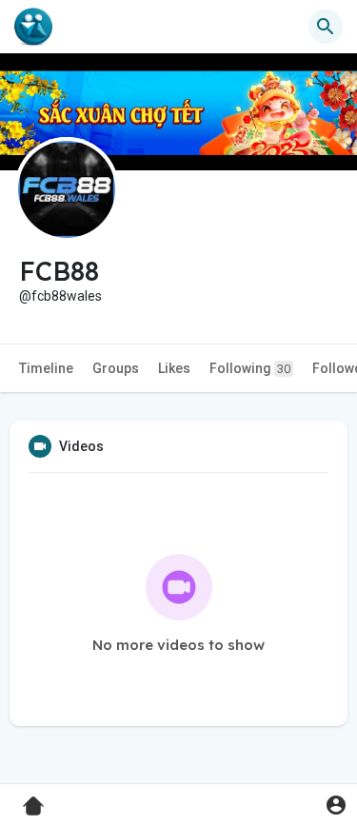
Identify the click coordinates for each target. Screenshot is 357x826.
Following (249, 368)
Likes (174, 368)
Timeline (46, 368)
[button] (335, 804)
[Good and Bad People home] (33, 27)
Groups (115, 368)
